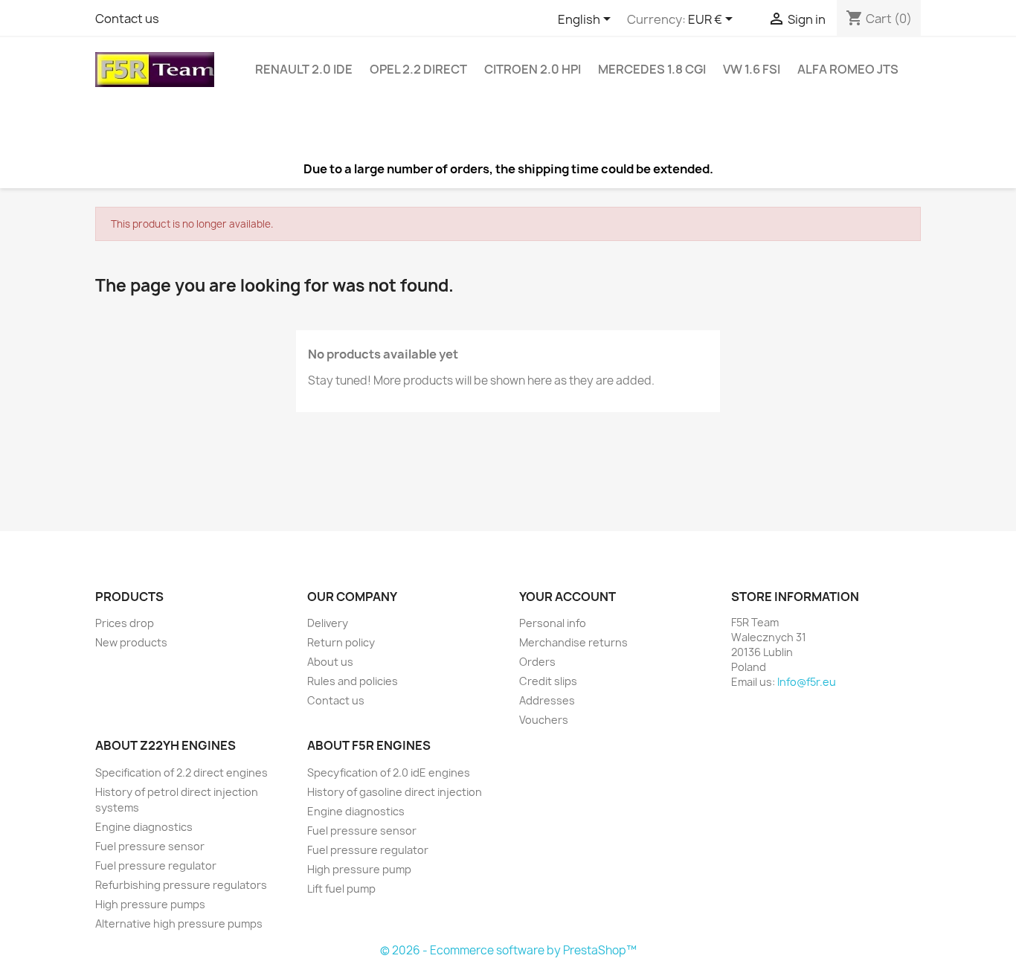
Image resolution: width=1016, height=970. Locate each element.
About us (330, 662)
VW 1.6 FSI (751, 69)
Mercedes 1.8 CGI (652, 69)
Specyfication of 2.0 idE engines (388, 772)
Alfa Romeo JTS (847, 69)
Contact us (127, 18)
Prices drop (124, 623)
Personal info (552, 623)
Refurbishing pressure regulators (181, 885)
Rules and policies (352, 681)
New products (131, 642)
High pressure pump (359, 869)
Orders (537, 662)
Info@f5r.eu (806, 682)
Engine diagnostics (144, 827)
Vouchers (543, 720)
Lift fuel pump (341, 888)
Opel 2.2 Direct (418, 69)
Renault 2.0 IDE (304, 69)
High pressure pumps (150, 904)
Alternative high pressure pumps (179, 923)
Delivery (327, 623)
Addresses (547, 700)
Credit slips (548, 681)
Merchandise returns (573, 642)
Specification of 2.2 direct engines (181, 772)
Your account (567, 596)
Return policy (341, 642)
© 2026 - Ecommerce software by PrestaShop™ (508, 950)
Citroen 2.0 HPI (532, 69)
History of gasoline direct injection (394, 792)
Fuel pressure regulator (155, 865)
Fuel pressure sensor (150, 846)
